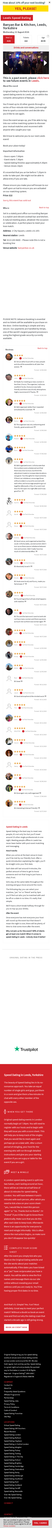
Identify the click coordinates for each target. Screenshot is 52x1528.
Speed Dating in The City (13, 1456)
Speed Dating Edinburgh (13, 1475)
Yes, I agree (40, 1523)
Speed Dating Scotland (13, 1485)
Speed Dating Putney (12, 1450)
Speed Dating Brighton (13, 1463)
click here (43, 78)
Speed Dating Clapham (13, 1441)
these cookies (9, 1526)
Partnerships (9, 1398)
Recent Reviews (10, 1431)
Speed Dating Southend (13, 1479)
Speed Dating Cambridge (14, 1466)
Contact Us (8, 1385)
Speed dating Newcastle (13, 1491)
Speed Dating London (12, 1434)
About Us (7, 1388)
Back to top (44, 207)
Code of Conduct (10, 1410)
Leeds (35, 80)
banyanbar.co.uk (26, 247)
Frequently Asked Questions (14, 1391)
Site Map (7, 1416)
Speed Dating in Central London (16, 1444)
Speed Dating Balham (12, 1438)
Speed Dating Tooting (12, 1453)
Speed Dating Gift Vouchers (14, 1428)
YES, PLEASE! (26, 8)
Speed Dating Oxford (12, 1460)
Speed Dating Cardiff (12, 1488)
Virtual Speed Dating (12, 1425)
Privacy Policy (9, 1404)
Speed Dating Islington (13, 1447)
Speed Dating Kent (11, 1482)
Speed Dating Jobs (11, 1401)
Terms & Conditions (11, 1407)
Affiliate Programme (12, 1394)
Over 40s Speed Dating (13, 1494)
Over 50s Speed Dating (13, 1497)
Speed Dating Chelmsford (14, 1469)
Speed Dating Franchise (13, 1413)
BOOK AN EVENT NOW (16, 1327)
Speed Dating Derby (11, 1472)
